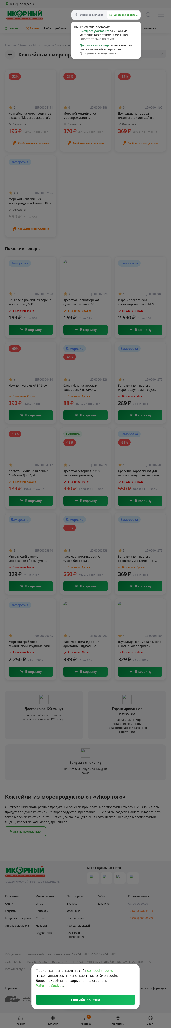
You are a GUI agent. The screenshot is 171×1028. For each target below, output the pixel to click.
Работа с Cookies (49, 985)
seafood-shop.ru (100, 970)
